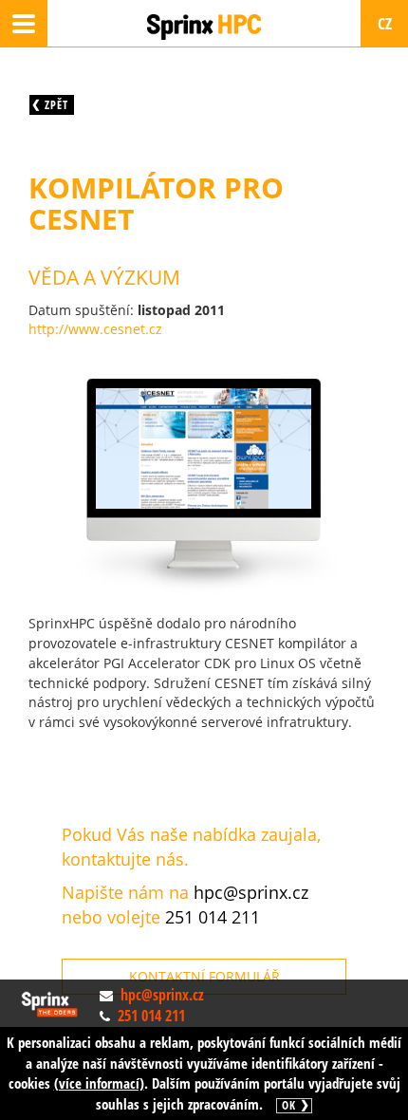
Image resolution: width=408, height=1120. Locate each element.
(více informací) (99, 1082)
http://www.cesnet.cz (95, 329)
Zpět (56, 105)
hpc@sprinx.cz (251, 892)
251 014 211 (212, 916)
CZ (385, 23)
